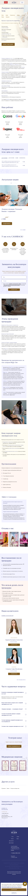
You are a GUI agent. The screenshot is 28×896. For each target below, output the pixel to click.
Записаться (14, 289)
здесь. (15, 698)
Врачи (3, 16)
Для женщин (4, 157)
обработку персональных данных (15, 283)
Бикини (8, 788)
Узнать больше (13, 641)
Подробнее (6, 223)
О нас (13, 836)
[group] (14, 539)
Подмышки (4, 788)
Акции (7, 15)
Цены (3, 15)
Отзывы (23, 15)
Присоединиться (14, 746)
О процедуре (12, 15)
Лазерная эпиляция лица (14, 788)
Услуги (12, 838)
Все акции (22, 229)
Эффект (18, 15)
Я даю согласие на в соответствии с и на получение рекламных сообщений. (14, 285)
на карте (12, 850)
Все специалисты (21, 679)
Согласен (14, 889)
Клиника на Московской (7, 615)
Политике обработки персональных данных (11, 887)
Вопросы (7, 16)
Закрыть (14, 893)
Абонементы (22, 157)
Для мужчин (11, 157)
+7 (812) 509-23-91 (5, 813)
